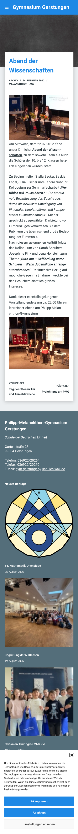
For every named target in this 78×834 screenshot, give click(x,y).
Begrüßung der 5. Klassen (22, 655)
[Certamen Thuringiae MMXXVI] (39, 701)
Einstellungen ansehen (39, 824)
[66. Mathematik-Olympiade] (39, 523)
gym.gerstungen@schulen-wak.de (40, 469)
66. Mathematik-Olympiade (23, 565)
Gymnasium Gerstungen (41, 7)
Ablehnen (39, 813)
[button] (72, 755)
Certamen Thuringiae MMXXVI (25, 744)
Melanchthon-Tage (21, 83)
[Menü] (7, 7)
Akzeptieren (39, 801)
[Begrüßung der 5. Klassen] (39, 612)
